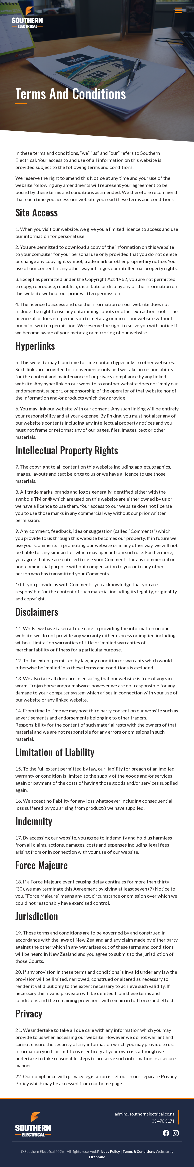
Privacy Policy (108, 1151)
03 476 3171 (163, 1121)
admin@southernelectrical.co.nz (144, 1113)
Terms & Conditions (139, 1151)
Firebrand (97, 1157)
